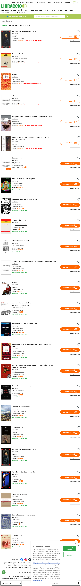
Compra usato (68, 163)
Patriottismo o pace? (19, 494)
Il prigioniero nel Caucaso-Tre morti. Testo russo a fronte (32, 117)
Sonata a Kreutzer (18, 54)
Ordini (21, 2)
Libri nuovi (17, 10)
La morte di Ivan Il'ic (19, 220)
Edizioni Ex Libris (19, 245)
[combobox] (49, 16)
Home (3, 21)
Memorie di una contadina (21, 303)
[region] (54, 562)
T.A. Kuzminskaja (23, 305)
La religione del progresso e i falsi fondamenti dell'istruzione (34, 262)
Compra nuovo (69, 184)
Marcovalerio (19, 328)
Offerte (22, 12)
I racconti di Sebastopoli (21, 407)
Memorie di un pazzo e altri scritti (24, 31)
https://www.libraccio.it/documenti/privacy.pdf (49, 563)
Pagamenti (21, 563)
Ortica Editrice (19, 183)
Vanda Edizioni (19, 391)
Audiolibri (63, 10)
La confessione (17, 427)
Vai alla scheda (75, 41)
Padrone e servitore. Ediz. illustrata (24, 199)
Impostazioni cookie (69, 554)
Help (28, 563)
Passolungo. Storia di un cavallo (23, 472)
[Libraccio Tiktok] (29, 560)
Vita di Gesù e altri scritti (21, 241)
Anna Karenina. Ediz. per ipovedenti (24, 324)
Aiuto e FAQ (42, 2)
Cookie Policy (37, 580)
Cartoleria (5, 12)
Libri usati (25, 10)
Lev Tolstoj (15, 33)
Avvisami (68, 37)
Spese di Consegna (9, 563)
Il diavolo (15, 75)
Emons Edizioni (19, 351)
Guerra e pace (17, 158)
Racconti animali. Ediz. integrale (23, 179)
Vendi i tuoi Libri (52, 2)
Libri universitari (36, 10)
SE (15, 36)
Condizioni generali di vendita (17, 565)
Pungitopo (18, 266)
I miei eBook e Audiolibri (31, 2)
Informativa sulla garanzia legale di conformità (21, 567)
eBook (56, 10)
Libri (9, 16)
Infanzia (15, 96)
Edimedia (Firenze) (20, 411)
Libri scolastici (6, 10)
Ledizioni (17, 520)
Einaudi (17, 163)
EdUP (16, 287)
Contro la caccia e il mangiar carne (24, 386)
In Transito (18, 204)
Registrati (67, 2)
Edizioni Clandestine (21, 58)
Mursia (17, 540)
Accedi (60, 2)
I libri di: (4, 25)
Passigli (18, 79)
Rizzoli (17, 121)
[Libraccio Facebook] (21, 560)
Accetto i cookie (70, 548)
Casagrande (19, 308)
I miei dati (15, 2)
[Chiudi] (75, 543)
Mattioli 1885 (19, 499)
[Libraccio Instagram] (25, 560)
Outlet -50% (48, 10)
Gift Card (14, 12)
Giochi (71, 10)
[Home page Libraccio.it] (14, 8)
